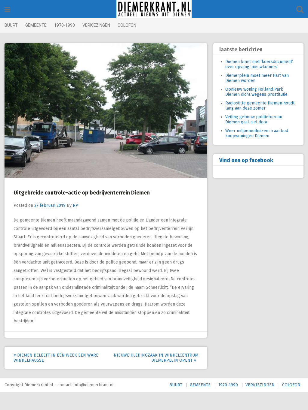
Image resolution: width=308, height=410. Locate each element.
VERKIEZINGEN (96, 25)
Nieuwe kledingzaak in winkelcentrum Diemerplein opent (156, 358)
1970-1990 (64, 25)
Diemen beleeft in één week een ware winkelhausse (56, 358)
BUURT (11, 25)
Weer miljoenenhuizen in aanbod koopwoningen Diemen (256, 133)
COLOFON (127, 25)
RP (75, 205)
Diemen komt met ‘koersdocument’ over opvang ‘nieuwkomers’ (259, 64)
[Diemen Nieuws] (154, 9)
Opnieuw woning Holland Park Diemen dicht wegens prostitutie (256, 92)
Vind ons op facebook (246, 160)
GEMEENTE (36, 25)
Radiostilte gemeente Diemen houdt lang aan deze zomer (259, 106)
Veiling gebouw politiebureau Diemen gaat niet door (253, 119)
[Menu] (7, 9)
